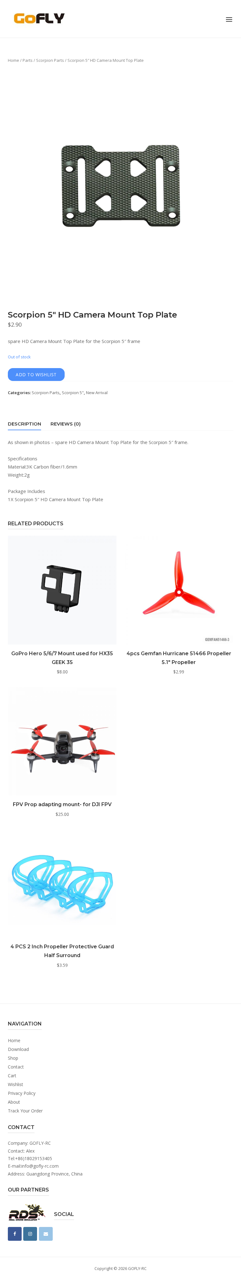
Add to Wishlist (36, 375)
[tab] (24, 425)
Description (24, 424)
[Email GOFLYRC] (46, 1234)
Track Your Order (25, 1111)
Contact (16, 1067)
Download (18, 1049)
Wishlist (15, 1084)
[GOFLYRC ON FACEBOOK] (15, 1234)
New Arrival (97, 392)
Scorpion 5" (73, 392)
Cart (12, 1076)
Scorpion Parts (50, 60)
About (14, 1102)
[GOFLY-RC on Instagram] (30, 1234)
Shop (13, 1058)
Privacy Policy (21, 1093)
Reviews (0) (66, 424)
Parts (28, 60)
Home (13, 60)
